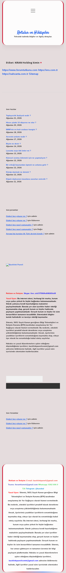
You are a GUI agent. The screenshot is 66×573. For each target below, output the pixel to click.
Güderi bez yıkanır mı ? (16, 216)
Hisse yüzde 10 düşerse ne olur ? (21, 122)
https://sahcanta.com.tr (15, 74)
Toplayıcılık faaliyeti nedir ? (18, 115)
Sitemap (33, 74)
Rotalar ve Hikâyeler (33, 33)
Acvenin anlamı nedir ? (16, 137)
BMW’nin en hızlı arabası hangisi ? (21, 129)
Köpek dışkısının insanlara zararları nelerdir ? (26, 179)
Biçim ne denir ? (13, 144)
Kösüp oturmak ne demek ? (18, 172)
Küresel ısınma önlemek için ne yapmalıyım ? (26, 158)
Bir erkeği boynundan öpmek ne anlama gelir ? (27, 165)
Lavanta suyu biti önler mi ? (18, 151)
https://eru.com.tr (48, 70)
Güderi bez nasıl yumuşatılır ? (19, 225)
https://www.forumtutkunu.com (19, 70)
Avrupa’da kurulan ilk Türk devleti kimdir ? (25, 234)
